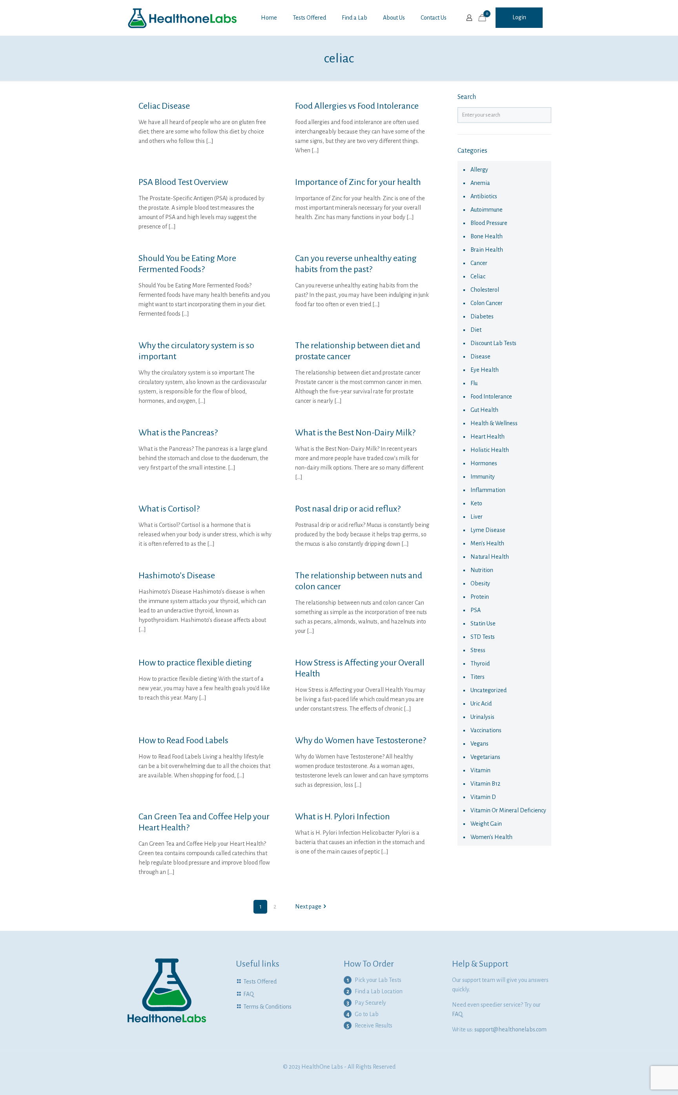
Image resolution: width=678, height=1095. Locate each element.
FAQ (248, 994)
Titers (477, 677)
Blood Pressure (488, 223)
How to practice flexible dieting (195, 662)
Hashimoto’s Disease (177, 575)
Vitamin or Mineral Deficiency (508, 810)
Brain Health (486, 250)
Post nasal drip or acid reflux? (348, 509)
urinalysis (482, 717)
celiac (477, 276)
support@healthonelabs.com (510, 1029)
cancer (478, 263)
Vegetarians (485, 757)
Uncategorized (488, 690)
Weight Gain (486, 824)
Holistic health (489, 450)
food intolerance (491, 396)
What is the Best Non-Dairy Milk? (355, 432)
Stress (477, 650)
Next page (308, 906)
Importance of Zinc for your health (358, 182)
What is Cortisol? (169, 509)
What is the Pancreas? (178, 432)
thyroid (480, 663)
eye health (484, 370)
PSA (475, 610)
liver (476, 517)
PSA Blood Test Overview (183, 182)
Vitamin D (483, 797)
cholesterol (484, 290)
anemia (480, 183)
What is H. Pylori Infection (342, 816)
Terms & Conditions (267, 1007)
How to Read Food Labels (183, 740)
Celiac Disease (164, 106)
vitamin (480, 770)
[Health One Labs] (182, 17)
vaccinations (485, 730)
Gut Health (484, 410)
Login (519, 17)
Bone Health (486, 236)
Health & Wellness (494, 423)
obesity (480, 583)
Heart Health (487, 436)
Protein (479, 597)
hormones (483, 463)
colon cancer (486, 303)
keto (476, 503)
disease (480, 356)
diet (475, 330)
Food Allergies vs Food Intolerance (357, 106)
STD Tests (482, 637)
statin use (483, 623)
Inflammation (487, 490)
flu (474, 383)
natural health (489, 557)
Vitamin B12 (485, 784)
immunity (482, 476)
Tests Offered (260, 981)
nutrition (481, 570)
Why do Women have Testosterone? (360, 740)
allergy (479, 169)
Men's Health (487, 543)
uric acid (481, 703)
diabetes (482, 316)
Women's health (491, 837)
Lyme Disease (487, 530)
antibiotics (483, 196)
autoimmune (486, 210)
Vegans (479, 743)
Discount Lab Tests (493, 343)
